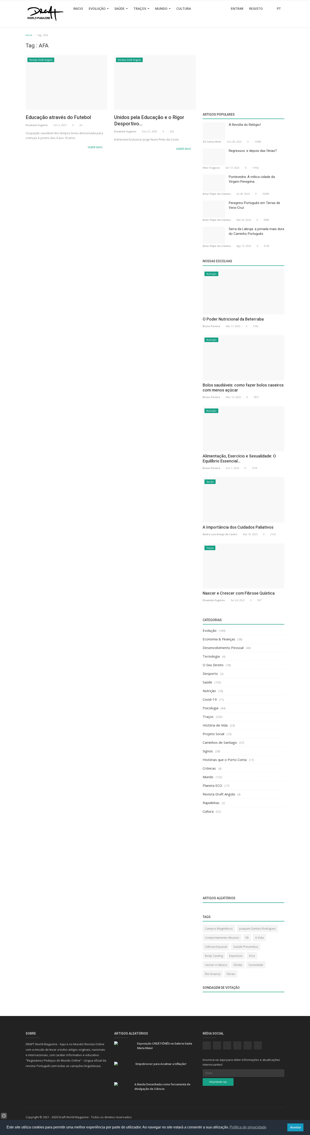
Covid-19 (210, 699)
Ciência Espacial (216, 947)
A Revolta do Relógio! (245, 125)
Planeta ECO (212, 785)
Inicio (78, 8)
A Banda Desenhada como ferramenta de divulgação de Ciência (162, 1087)
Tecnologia (211, 656)
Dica (252, 956)
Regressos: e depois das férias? (253, 151)
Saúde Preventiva (245, 947)
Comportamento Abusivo (222, 938)
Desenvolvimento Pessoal (223, 647)
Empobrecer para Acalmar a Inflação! (160, 1064)
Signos (208, 751)
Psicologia (210, 708)
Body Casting (214, 956)
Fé (247, 938)
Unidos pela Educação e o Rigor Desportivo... (149, 120)
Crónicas (209, 768)
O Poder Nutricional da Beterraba (233, 319)
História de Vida (215, 725)
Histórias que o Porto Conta (225, 759)
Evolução (97, 8)
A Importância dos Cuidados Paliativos (238, 527)
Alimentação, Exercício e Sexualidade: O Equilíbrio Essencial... (239, 458)
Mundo (161, 8)
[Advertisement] (111, 191)
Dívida (238, 965)
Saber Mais (95, 147)
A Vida (259, 938)
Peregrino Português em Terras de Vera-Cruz (254, 205)
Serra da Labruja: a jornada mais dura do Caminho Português (256, 231)
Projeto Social (213, 734)
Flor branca (212, 974)
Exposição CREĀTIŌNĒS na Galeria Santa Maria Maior (164, 1046)
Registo (256, 8)
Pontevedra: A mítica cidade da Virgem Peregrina (252, 179)
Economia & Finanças (219, 639)
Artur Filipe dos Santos (217, 193)
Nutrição (211, 273)
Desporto (210, 673)
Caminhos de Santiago (220, 742)
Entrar (237, 8)
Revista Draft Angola (40, 59)
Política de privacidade (248, 1127)
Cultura (183, 8)
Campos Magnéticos (219, 928)
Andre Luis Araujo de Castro (220, 534)
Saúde (119, 8)
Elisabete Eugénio (37, 125)
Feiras (231, 974)
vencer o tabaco (216, 965)
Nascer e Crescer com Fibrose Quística (239, 593)
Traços (140, 8)
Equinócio (236, 956)
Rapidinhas (211, 802)
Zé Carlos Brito (212, 141)
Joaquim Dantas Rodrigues (257, 928)
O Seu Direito (213, 665)
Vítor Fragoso (211, 167)
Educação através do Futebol (58, 117)
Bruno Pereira (211, 326)
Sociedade (255, 965)
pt (279, 8)
